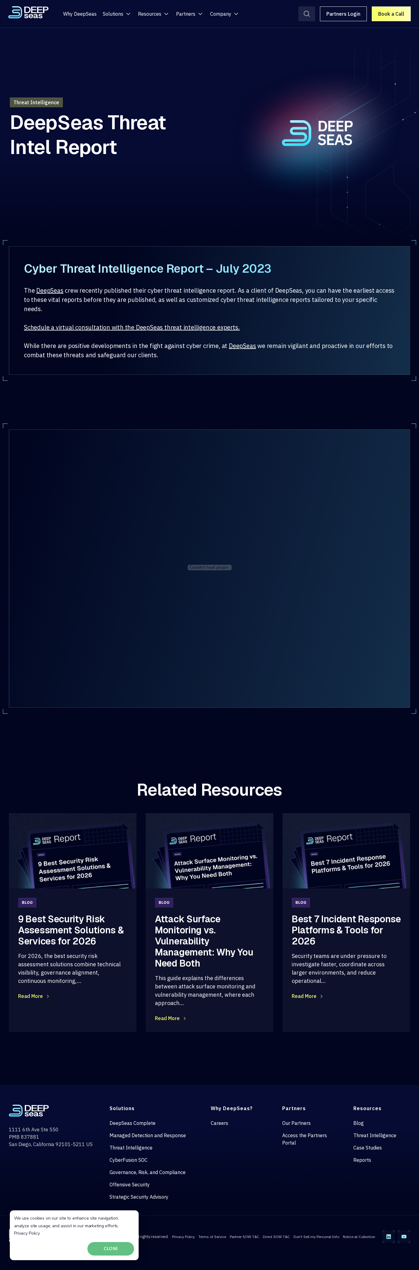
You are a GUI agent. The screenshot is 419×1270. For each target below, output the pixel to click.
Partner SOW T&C (244, 1236)
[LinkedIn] (388, 1236)
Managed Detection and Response (148, 1135)
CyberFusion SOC (129, 1160)
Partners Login (343, 14)
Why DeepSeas (80, 14)
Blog (358, 1123)
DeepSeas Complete (133, 1123)
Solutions (113, 14)
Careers (219, 1123)
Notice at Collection (359, 1236)
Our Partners (296, 1123)
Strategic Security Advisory (139, 1197)
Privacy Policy (27, 1233)
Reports (362, 1160)
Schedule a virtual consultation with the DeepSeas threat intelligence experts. (132, 327)
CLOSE (111, 1249)
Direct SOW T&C (276, 1236)
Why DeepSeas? (232, 1108)
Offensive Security (130, 1184)
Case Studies (367, 1148)
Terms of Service (212, 1236)
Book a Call (391, 14)
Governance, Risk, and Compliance (148, 1172)
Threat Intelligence (131, 1148)
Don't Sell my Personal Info (316, 1236)
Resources (149, 14)
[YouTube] (404, 1236)
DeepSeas (49, 290)
